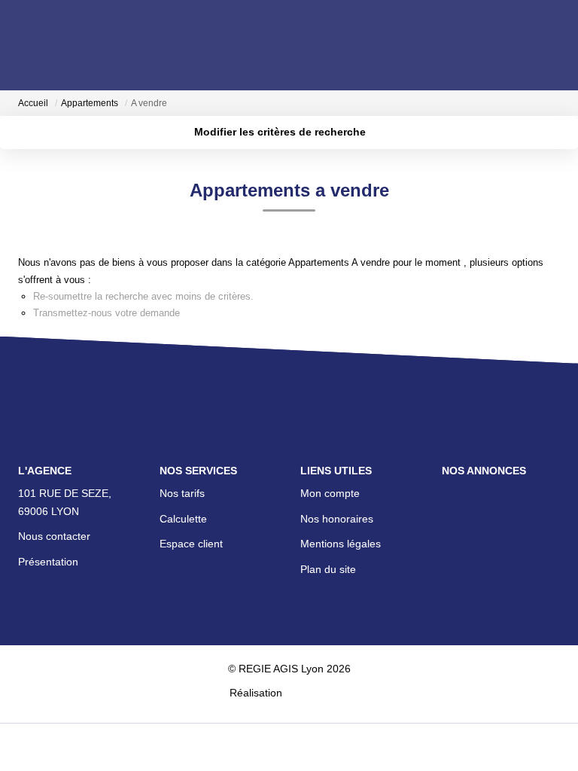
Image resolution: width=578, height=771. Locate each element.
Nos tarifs (182, 493)
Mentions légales (340, 544)
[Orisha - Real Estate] (316, 692)
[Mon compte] (27, 45)
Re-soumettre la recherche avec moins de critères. (143, 296)
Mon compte (330, 493)
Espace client (191, 544)
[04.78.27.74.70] (558, 736)
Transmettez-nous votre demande (106, 312)
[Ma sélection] (45, 45)
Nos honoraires (336, 519)
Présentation (48, 562)
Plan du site (328, 569)
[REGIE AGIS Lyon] (290, 44)
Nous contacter (54, 536)
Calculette (183, 519)
